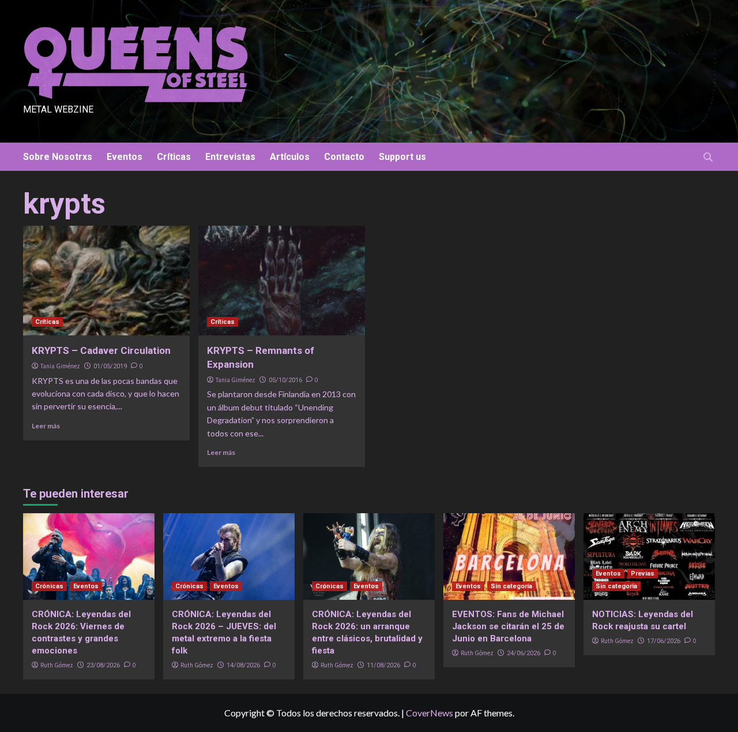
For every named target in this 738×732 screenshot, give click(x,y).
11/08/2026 (383, 665)
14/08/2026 (243, 665)
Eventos (124, 156)
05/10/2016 (285, 380)
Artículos (290, 156)
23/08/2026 (103, 665)
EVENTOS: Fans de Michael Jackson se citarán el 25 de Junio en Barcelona (508, 626)
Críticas (174, 156)
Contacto (344, 156)
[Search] (708, 157)
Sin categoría (511, 586)
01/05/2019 (110, 366)
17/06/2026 (663, 641)
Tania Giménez (60, 366)
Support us (402, 156)
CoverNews (429, 712)
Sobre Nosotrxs (57, 156)
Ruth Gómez (56, 665)
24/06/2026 (523, 653)
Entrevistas (230, 156)
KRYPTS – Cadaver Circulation (101, 350)
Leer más (46, 425)
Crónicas (49, 586)
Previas (642, 573)
